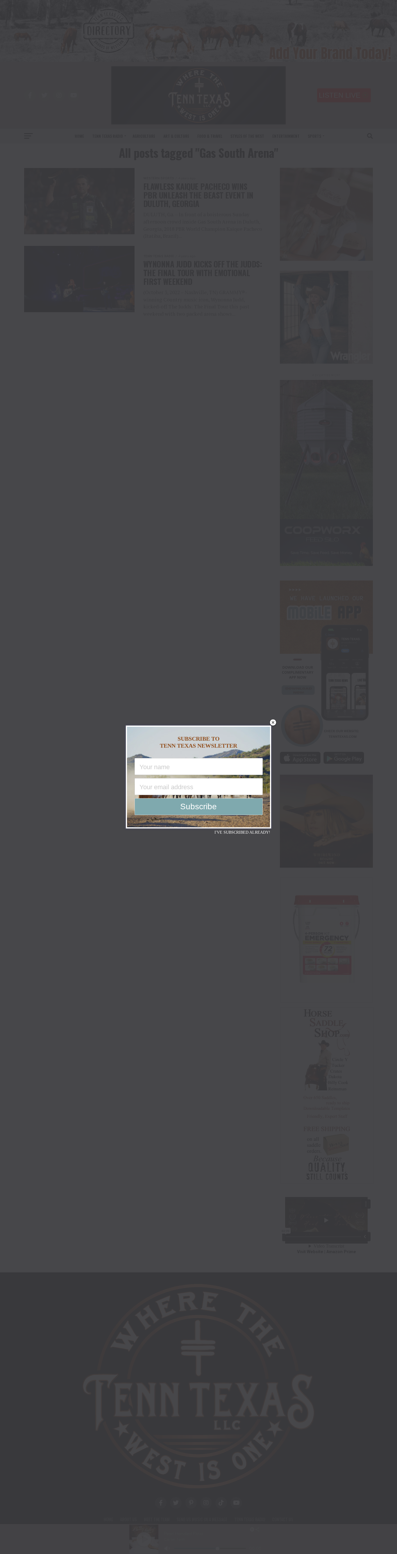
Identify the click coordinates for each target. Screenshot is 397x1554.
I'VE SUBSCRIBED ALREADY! (242, 832)
